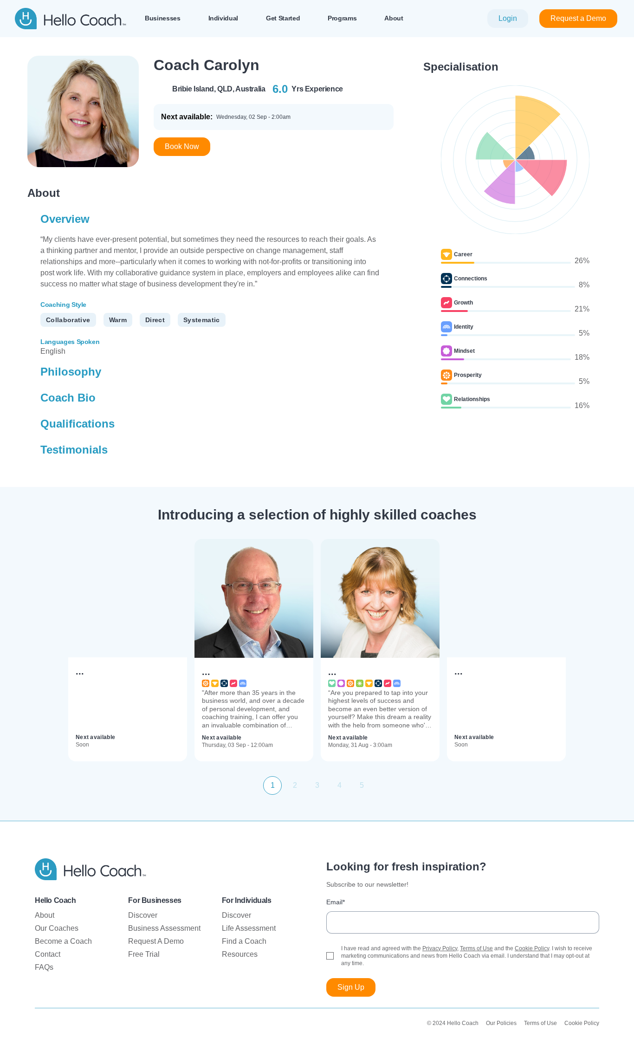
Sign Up (350, 987)
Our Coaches (56, 928)
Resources (240, 954)
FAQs (44, 967)
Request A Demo (156, 941)
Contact (47, 954)
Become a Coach (63, 941)
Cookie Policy (532, 948)
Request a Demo (578, 18)
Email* (335, 902)
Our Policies (501, 1023)
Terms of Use (476, 948)
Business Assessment (164, 928)
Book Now (182, 146)
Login (507, 18)
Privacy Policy (439, 948)
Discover (142, 915)
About (44, 915)
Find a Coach (244, 941)
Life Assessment (249, 928)
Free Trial (144, 954)
